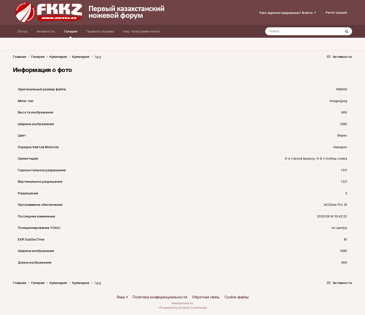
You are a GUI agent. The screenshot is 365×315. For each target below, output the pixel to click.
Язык (121, 297)
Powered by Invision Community (183, 308)
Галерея (70, 31)
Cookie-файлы (236, 297)
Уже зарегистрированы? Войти (286, 13)
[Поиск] (346, 31)
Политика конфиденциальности (160, 297)
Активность (45, 31)
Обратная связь (206, 297)
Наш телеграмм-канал (141, 31)
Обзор (22, 31)
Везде (329, 31)
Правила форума (100, 31)
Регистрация (336, 12)
